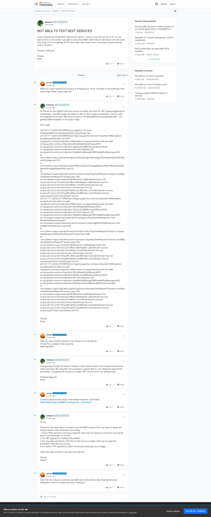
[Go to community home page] (43, 4)
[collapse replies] (34, 82)
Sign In (173, 4)
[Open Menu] (175, 11)
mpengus (151, 99)
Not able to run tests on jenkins (149, 76)
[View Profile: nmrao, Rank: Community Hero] (42, 83)
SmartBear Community (42, 11)
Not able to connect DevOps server (151, 84)
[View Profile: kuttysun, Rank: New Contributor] (40, 23)
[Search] (156, 4)
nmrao (49, 82)
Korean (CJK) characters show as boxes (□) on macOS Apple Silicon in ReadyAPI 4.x (154, 27)
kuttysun (48, 22)
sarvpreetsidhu (152, 79)
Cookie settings (173, 511)
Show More (155, 59)
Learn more (133, 512)
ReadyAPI (55, 11)
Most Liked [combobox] (122, 75)
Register (164, 4)
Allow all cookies (195, 511)
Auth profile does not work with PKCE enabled (152, 50)
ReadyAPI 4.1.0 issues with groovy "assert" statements (154, 38)
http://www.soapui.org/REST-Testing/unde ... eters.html (65, 402)
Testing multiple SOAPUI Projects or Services (151, 94)
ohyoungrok (149, 32)
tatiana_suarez (152, 54)
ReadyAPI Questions (68, 11)
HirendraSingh (154, 87)
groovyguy (150, 43)
